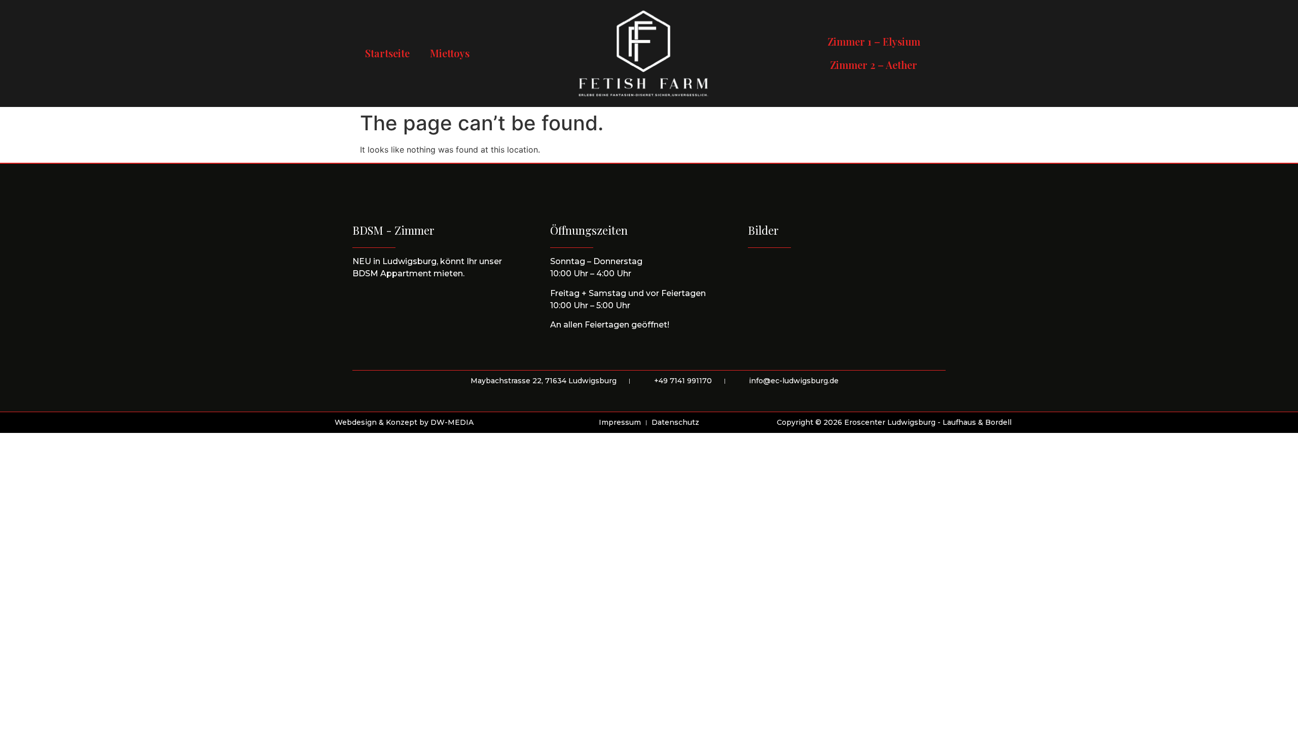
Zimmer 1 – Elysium (873, 41)
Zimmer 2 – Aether (873, 64)
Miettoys (450, 53)
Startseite (387, 53)
